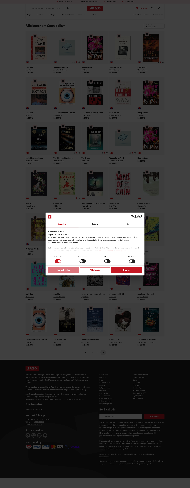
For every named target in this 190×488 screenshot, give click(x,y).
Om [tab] (128, 224)
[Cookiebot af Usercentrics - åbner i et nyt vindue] (132, 216)
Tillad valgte (95, 270)
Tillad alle (126, 270)
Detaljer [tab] (95, 224)
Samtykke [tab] (62, 224)
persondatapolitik (106, 250)
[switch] (82, 261)
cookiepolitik (121, 250)
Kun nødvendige (63, 270)
